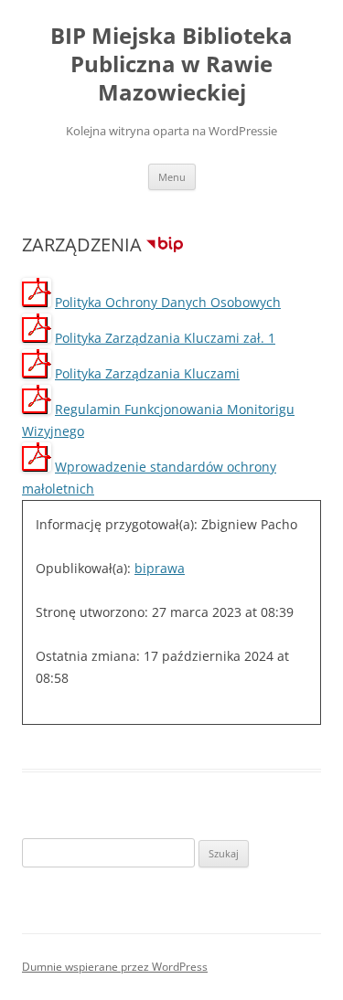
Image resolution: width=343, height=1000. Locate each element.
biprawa (159, 568)
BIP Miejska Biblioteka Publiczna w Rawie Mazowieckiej (171, 64)
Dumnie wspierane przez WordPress (115, 966)
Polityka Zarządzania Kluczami (147, 373)
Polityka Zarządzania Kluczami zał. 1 (165, 337)
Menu (172, 177)
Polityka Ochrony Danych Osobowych (168, 302)
